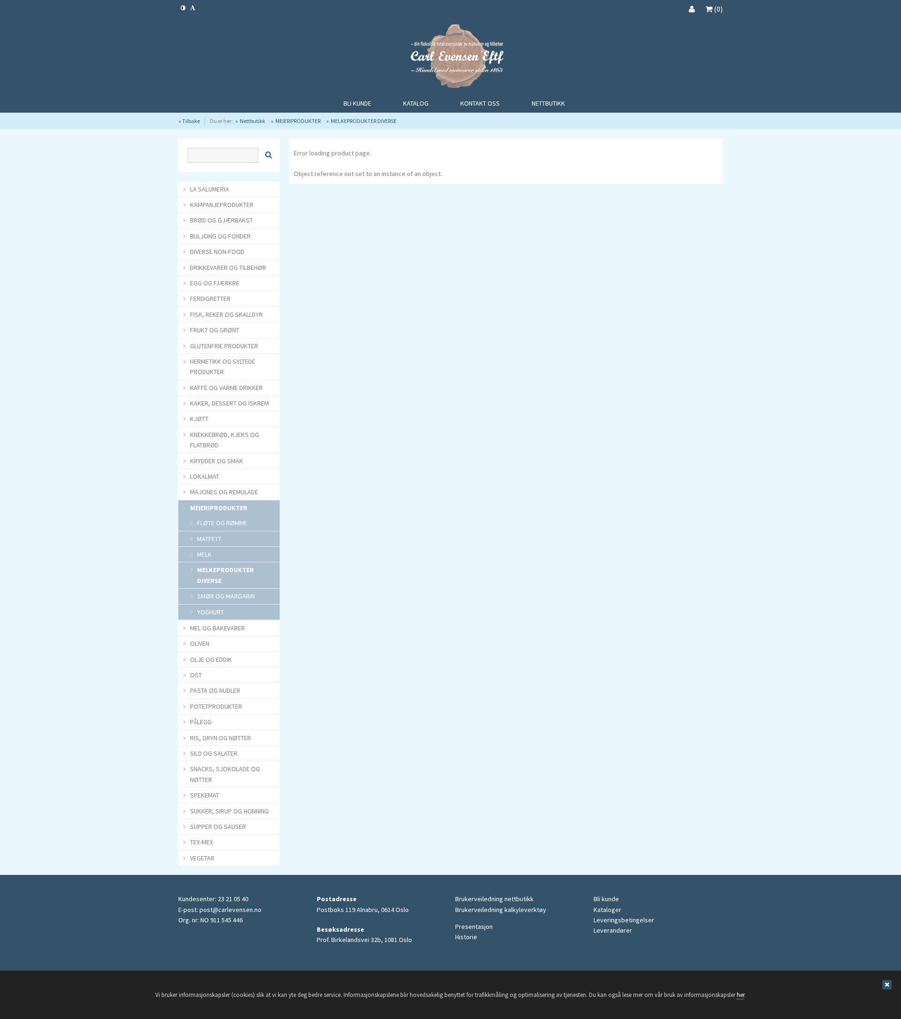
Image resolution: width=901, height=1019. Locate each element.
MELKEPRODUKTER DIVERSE (364, 120)
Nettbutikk (252, 120)
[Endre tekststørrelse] (192, 7)
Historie (466, 937)
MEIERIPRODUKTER (298, 120)
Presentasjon (474, 926)
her (740, 995)
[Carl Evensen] (450, 57)
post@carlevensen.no (230, 909)
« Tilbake (189, 120)
